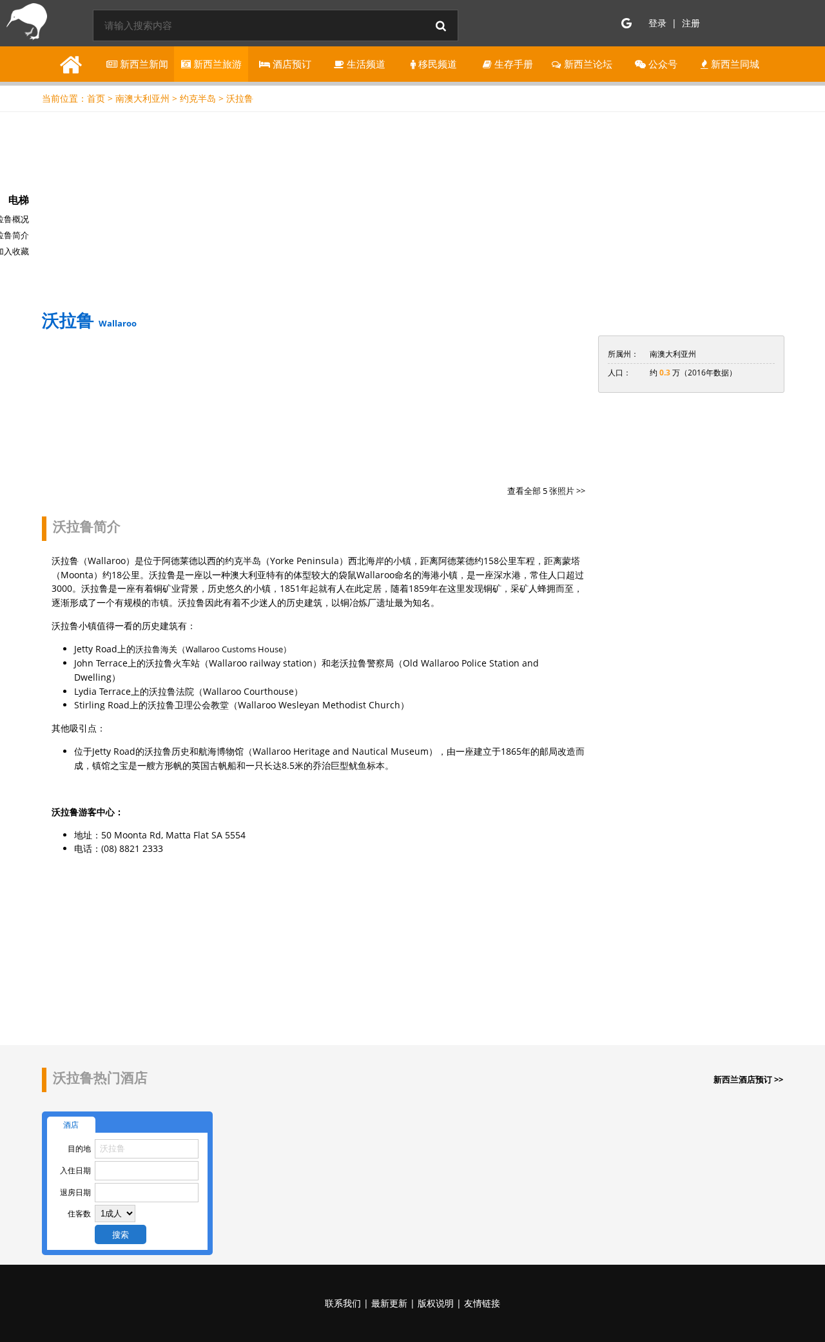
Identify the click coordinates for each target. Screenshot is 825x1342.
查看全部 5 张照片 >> (546, 490)
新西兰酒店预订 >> (748, 1079)
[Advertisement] (412, 208)
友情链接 (482, 1303)
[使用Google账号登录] (626, 23)
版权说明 (436, 1303)
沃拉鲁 (239, 98)
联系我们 (343, 1303)
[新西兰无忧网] (24, 24)
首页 (96, 98)
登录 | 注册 (674, 23)
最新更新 (389, 1303)
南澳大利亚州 (142, 98)
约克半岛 (198, 98)
